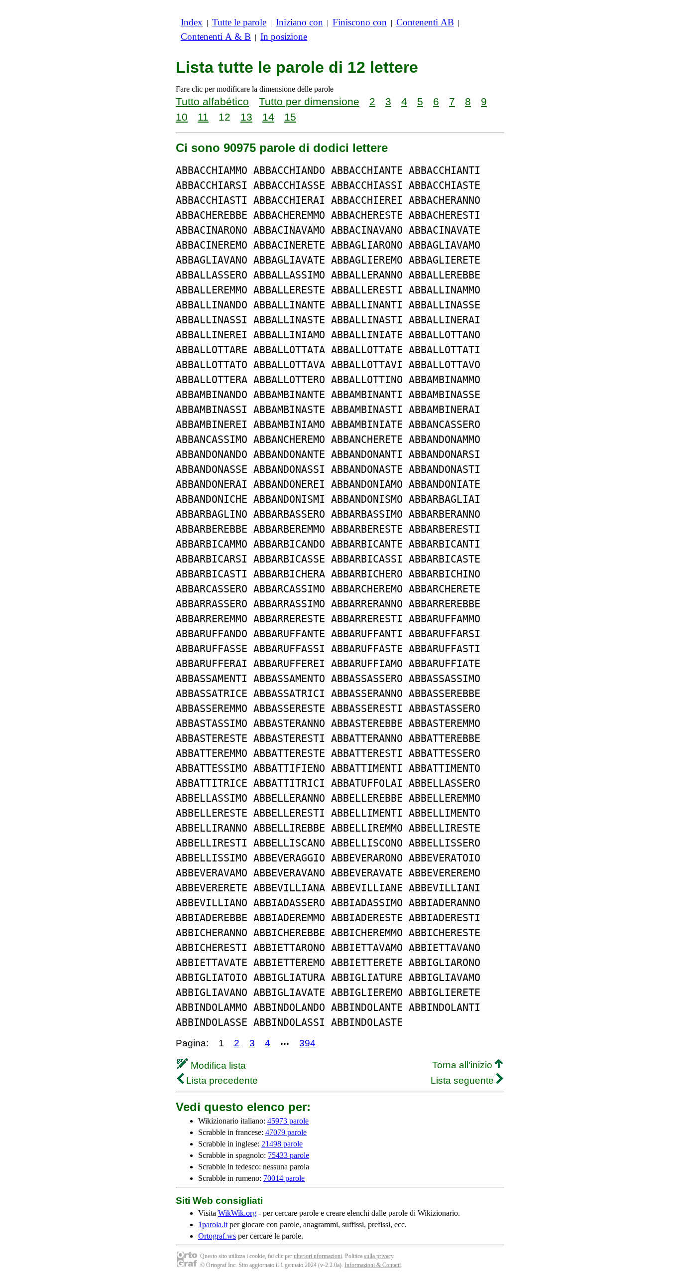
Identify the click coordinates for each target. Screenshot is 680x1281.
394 (307, 1043)
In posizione (283, 36)
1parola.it (212, 1224)
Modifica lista (217, 1065)
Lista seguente (463, 1080)
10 (182, 117)
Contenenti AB (425, 22)
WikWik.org (237, 1213)
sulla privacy (378, 1256)
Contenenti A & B (216, 36)
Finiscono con (360, 22)
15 (290, 117)
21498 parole (282, 1143)
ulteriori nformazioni (318, 1256)
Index (192, 22)
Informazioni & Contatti (372, 1265)
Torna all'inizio (463, 1065)
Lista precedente (221, 1080)
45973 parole (288, 1121)
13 (246, 117)
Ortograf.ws (217, 1236)
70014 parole (284, 1178)
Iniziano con (299, 22)
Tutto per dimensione (309, 101)
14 (268, 117)
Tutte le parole (239, 22)
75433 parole (288, 1155)
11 (203, 117)
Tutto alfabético (212, 101)
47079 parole (286, 1132)
